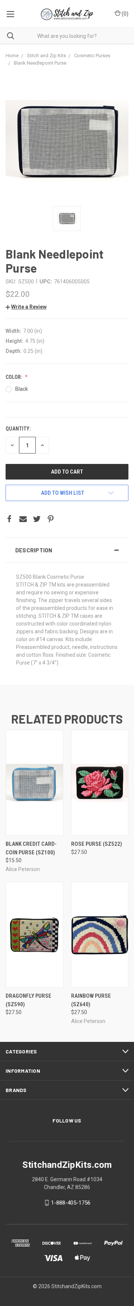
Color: (14, 377)
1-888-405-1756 (70, 1202)
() (124, 14)
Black (21, 389)
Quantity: (18, 429)
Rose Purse (96, 844)
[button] (67, 550)
